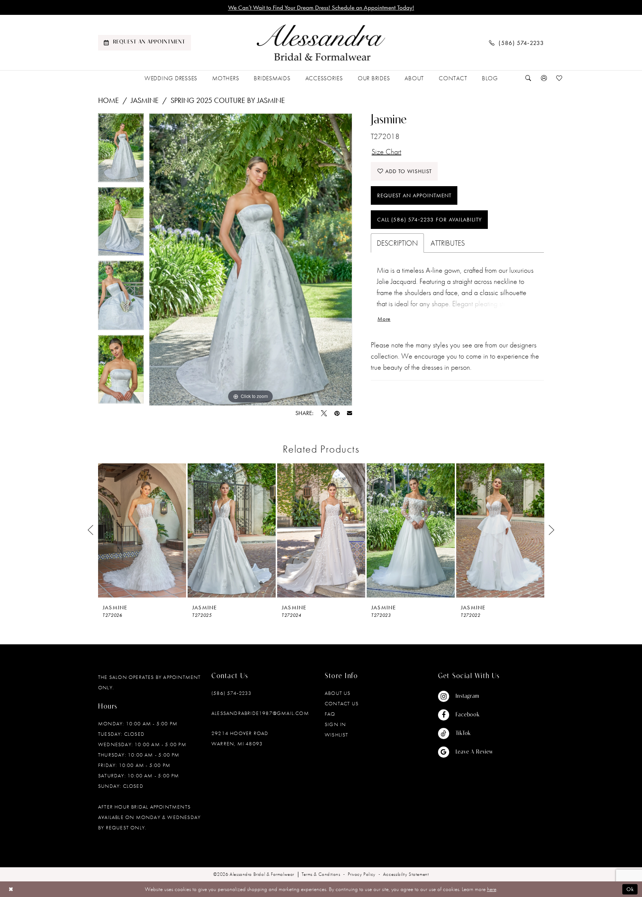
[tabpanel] (121, 150)
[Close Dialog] (10, 889)
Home (108, 100)
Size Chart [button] (386, 151)
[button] (544, 78)
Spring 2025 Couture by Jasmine (228, 100)
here (491, 889)
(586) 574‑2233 (231, 693)
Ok (630, 889)
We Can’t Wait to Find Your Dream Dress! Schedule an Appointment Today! (321, 7)
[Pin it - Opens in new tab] (337, 413)
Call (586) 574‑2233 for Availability (429, 219)
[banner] (321, 43)
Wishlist (336, 734)
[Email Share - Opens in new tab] (349, 413)
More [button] (383, 319)
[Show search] (528, 78)
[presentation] (142, 530)
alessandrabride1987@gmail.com (260, 713)
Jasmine (145, 100)
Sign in (335, 724)
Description (397, 243)
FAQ (330, 713)
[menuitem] (144, 43)
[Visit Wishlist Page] (559, 78)
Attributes (448, 243)
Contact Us (342, 703)
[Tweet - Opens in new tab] (324, 413)
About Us (338, 693)
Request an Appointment (414, 195)
